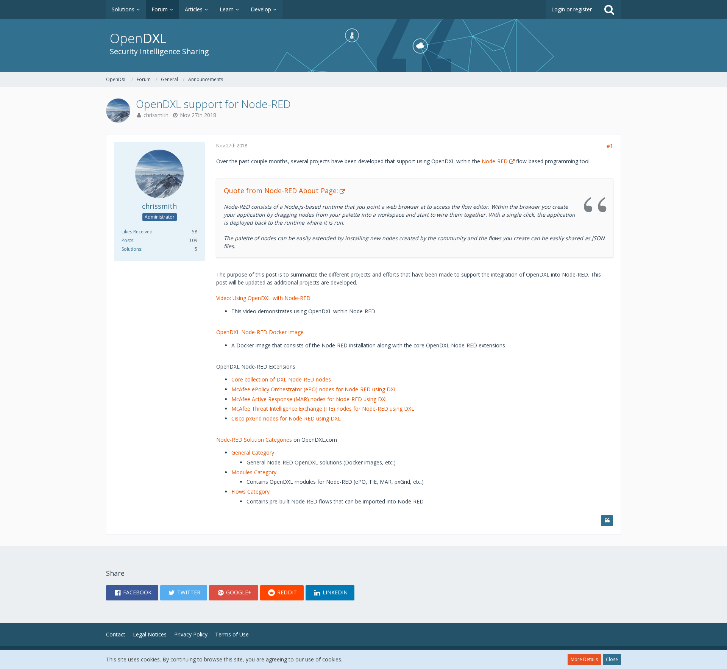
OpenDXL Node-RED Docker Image (260, 332)
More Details (584, 659)
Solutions (131, 249)
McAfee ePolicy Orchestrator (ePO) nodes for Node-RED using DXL (314, 389)
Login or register (571, 9)
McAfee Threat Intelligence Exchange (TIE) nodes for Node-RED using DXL (322, 408)
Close (612, 659)
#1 (610, 145)
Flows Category (250, 491)
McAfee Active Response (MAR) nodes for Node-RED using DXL (309, 399)
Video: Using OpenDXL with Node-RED (263, 298)
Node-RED (495, 161)
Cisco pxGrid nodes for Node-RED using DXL (286, 418)
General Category (252, 452)
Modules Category (253, 472)
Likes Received (137, 231)
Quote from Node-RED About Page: (281, 190)
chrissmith (156, 115)
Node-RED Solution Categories (254, 439)
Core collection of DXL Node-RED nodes (281, 379)
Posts (127, 240)
